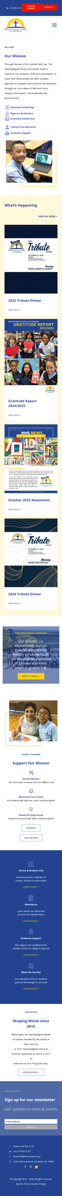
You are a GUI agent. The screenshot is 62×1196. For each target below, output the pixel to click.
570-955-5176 (27, 1146)
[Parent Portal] (36, 1167)
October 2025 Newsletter (31, 458)
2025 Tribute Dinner (31, 259)
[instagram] (30, 1167)
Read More (13, 309)
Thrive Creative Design (35, 1183)
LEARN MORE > (31, 886)
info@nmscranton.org (29, 1156)
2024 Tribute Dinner (31, 552)
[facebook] (25, 1167)
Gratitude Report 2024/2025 (31, 356)
